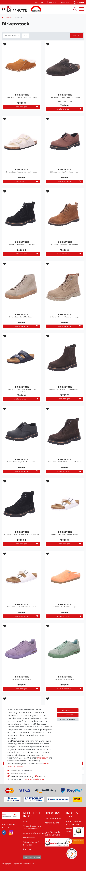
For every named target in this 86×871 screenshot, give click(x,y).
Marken (8, 17)
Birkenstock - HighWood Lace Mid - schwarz (21, 534)
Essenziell (15, 771)
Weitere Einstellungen (33, 779)
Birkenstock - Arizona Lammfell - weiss (21, 172)
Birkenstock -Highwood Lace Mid (21, 244)
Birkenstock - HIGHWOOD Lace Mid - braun (64, 462)
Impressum (42, 758)
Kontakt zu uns (52, 823)
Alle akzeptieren (68, 710)
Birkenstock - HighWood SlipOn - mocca (65, 389)
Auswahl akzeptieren (68, 719)
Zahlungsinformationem (35, 833)
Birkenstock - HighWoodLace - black (21, 462)
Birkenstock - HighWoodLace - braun (64, 172)
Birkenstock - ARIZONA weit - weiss (64, 534)
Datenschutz (29, 838)
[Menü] (82, 828)
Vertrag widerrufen (32, 857)
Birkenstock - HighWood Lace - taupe (64, 317)
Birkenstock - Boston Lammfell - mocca (64, 97)
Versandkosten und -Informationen (32, 827)
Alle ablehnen (67, 715)
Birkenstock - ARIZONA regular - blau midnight (21, 390)
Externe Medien (18, 773)
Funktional (16, 779)
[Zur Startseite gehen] (2, 17)
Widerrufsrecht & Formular (31, 843)
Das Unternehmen (53, 818)
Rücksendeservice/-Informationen (75, 822)
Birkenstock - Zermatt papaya (64, 607)
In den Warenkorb (64, 181)
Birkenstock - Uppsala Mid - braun (64, 244)
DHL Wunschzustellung (22, 776)
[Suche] (75, 9)
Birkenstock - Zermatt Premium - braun (21, 97)
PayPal (41, 776)
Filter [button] (77, 35)
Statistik (29, 771)
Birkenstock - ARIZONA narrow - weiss (21, 607)
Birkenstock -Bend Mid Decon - (21, 317)
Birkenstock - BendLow (21, 679)
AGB (25, 821)
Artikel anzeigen (20, 107)
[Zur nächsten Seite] (82, 772)
